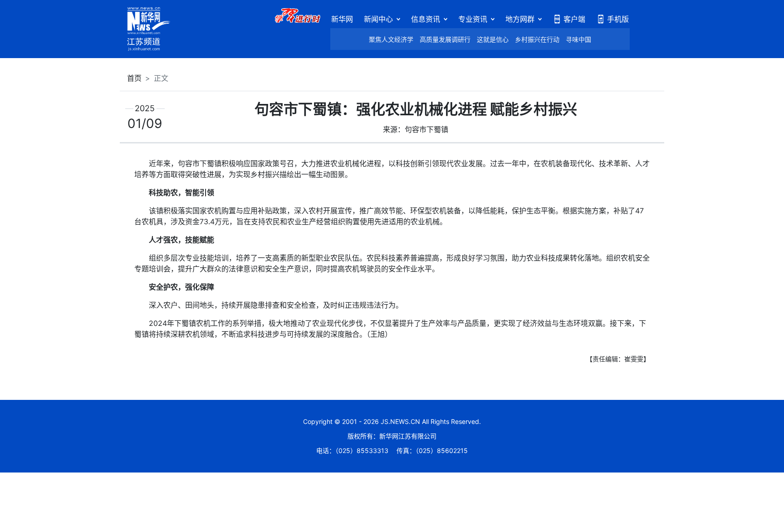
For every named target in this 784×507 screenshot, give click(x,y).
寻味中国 (578, 39)
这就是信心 (493, 39)
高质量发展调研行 (445, 39)
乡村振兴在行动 (537, 39)
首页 (134, 78)
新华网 (342, 19)
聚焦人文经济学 (391, 39)
